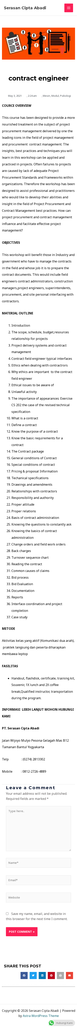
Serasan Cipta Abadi (25, 8)
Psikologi (65, 95)
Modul (55, 95)
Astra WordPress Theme (41, 1016)
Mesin (46, 95)
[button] (24, 975)
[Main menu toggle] (68, 8)
